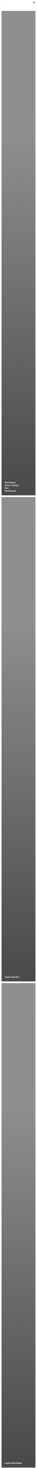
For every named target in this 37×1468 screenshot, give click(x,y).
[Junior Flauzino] (18, 739)
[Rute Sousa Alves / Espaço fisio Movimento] (18, 253)
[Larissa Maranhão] (18, 1225)
